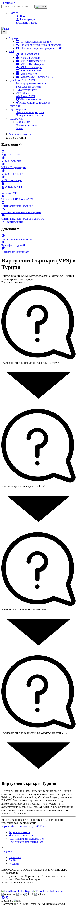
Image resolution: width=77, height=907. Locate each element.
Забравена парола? (27, 22)
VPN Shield (23, 92)
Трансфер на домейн (28, 86)
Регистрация (27, 19)
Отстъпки (15, 105)
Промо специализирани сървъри (40, 44)
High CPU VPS (29, 54)
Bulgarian (7, 851)
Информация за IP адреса (34, 102)
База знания (23, 121)
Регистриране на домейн (31, 83)
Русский (14, 863)
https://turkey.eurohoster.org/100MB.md (24, 826)
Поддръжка (16, 118)
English (13, 860)
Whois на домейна (30, 99)
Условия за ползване (21, 835)
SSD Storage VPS (30, 70)
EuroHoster (8, 2)
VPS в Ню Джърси (31, 64)
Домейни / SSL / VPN (22, 80)
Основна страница (20, 134)
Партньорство (17, 109)
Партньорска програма (30, 112)
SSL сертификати (26, 89)
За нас (19, 128)
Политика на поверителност (26, 841)
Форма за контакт (26, 125)
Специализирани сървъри (35, 41)
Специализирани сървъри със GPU (41, 48)
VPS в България (29, 57)
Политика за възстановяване (26, 838)
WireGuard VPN (25, 96)
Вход (22, 16)
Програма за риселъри (29, 115)
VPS (11, 51)
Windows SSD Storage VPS (36, 76)
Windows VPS (28, 73)
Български (15, 857)
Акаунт (13, 12)
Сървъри (14, 38)
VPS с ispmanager (30, 67)
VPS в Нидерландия (32, 60)
